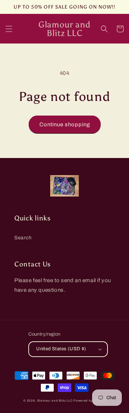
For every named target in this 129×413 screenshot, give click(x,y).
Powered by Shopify (89, 400)
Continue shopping (64, 124)
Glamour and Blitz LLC (55, 400)
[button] (9, 29)
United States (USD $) (61, 348)
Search (23, 237)
